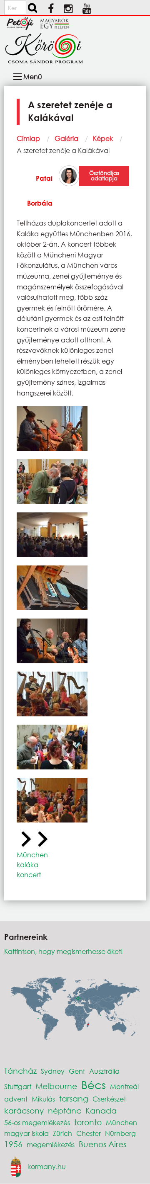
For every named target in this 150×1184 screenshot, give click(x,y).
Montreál (124, 1086)
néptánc (64, 1110)
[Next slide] (41, 839)
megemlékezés (51, 1144)
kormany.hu (47, 1166)
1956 (13, 1144)
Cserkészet (109, 1098)
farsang (73, 1098)
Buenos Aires (102, 1144)
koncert (29, 874)
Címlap (28, 138)
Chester (88, 1133)
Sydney (53, 1071)
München (32, 854)
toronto (88, 1122)
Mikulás (43, 1098)
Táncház (20, 1070)
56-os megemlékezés (37, 1122)
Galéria (66, 138)
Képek (103, 138)
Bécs (93, 1084)
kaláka (27, 864)
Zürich (62, 1133)
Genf (77, 1071)
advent (16, 1098)
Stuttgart (17, 1086)
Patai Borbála (39, 190)
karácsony (24, 1110)
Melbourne (56, 1086)
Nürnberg (120, 1133)
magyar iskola (26, 1133)
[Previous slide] (25, 839)
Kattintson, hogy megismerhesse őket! (63, 951)
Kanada (101, 1110)
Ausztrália (104, 1071)
